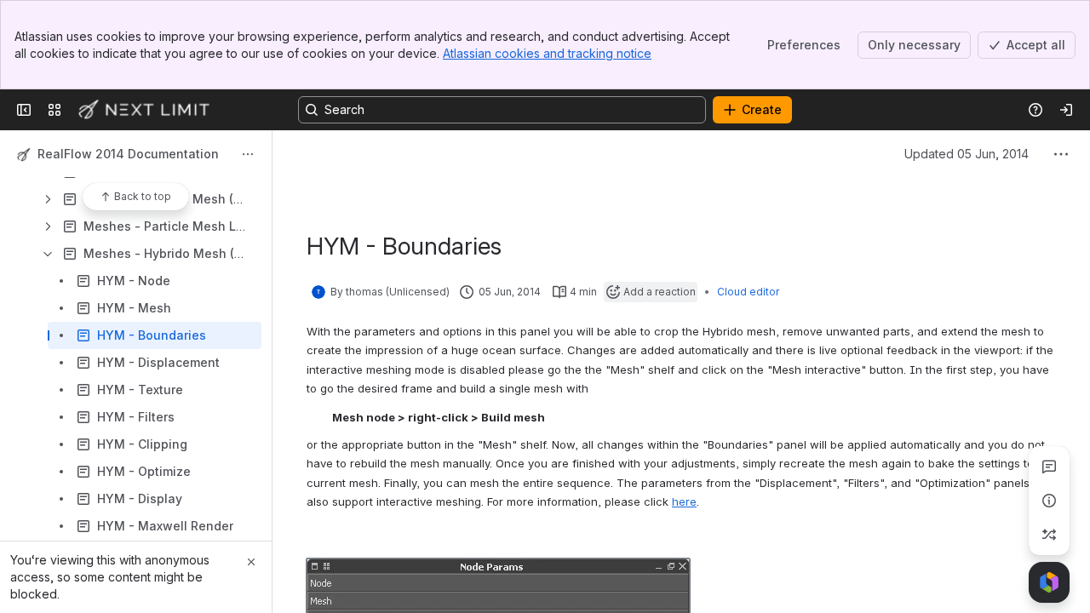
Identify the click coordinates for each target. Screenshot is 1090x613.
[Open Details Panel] (1049, 500)
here (684, 501)
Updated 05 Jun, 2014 (966, 153)
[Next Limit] (145, 109)
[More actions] (248, 154)
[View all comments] (1049, 466)
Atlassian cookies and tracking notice (547, 53)
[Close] (251, 562)
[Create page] (1049, 534)
